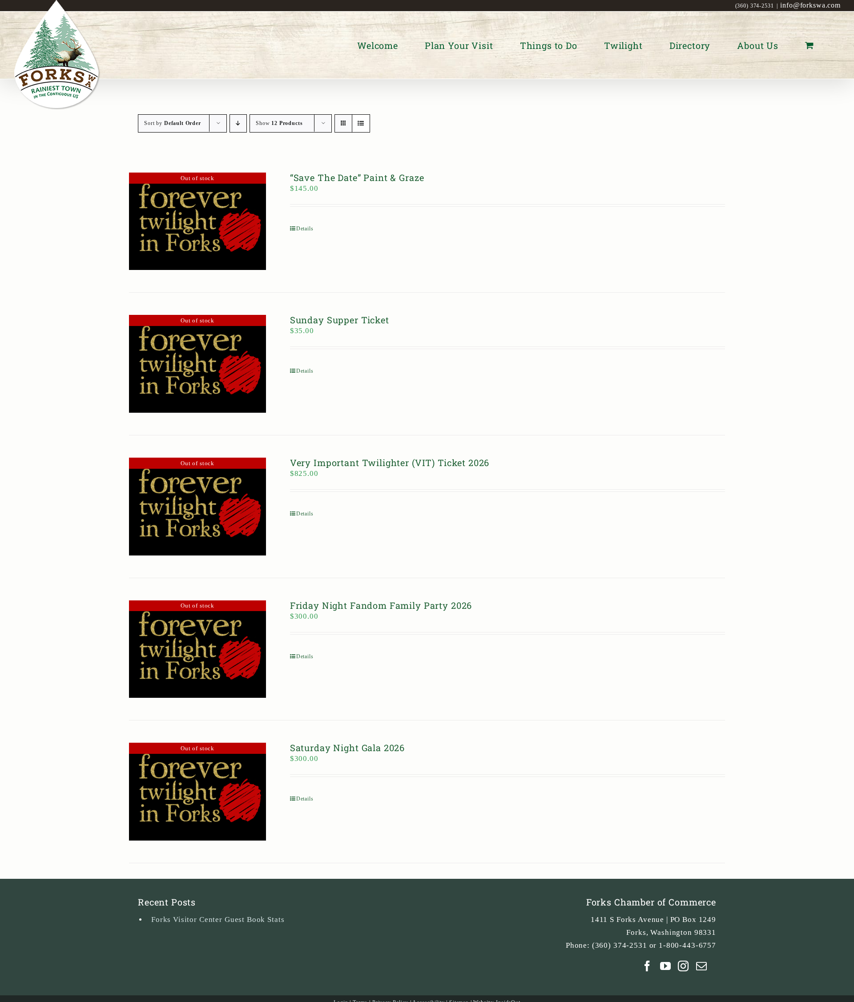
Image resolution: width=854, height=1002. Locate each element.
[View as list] (361, 123)
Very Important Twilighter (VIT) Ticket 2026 (390, 462)
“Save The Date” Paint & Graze (357, 177)
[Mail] (701, 966)
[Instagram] (683, 966)
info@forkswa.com (810, 5)
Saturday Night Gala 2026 (347, 747)
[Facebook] (647, 966)
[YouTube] (665, 966)
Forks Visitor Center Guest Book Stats (217, 919)
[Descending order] (238, 123)
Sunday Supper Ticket (339, 320)
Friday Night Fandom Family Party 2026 (381, 605)
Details (305, 228)
